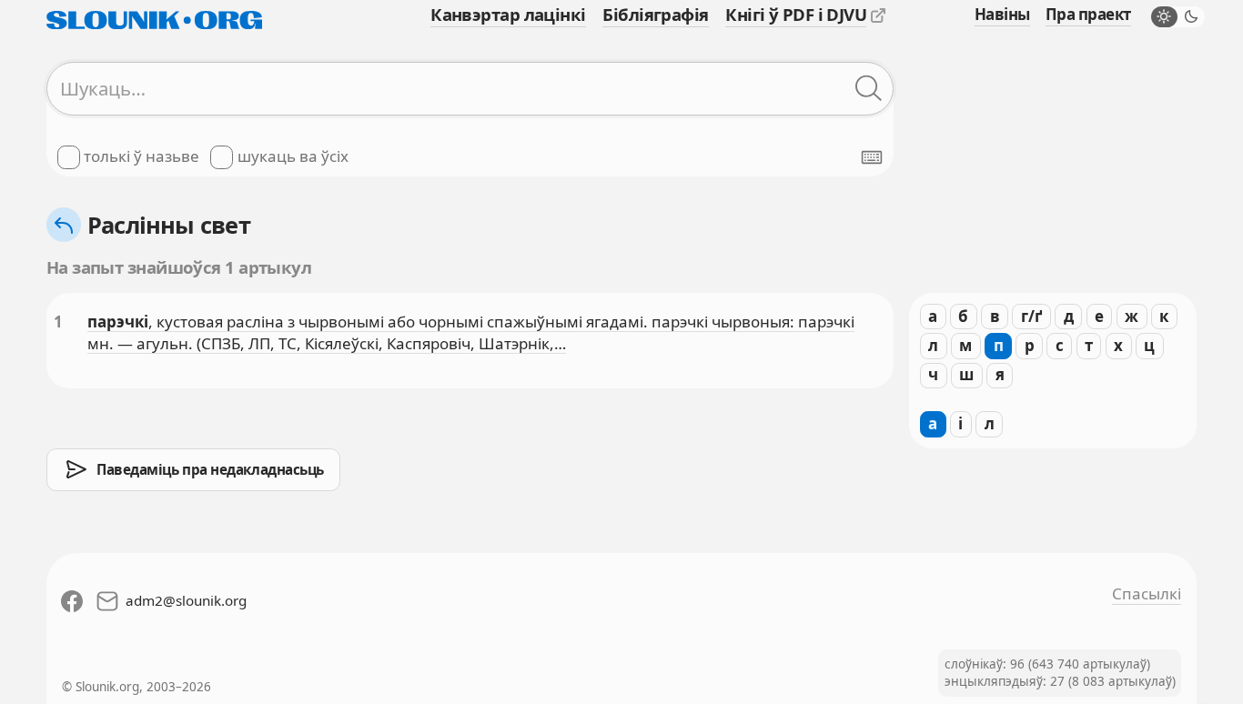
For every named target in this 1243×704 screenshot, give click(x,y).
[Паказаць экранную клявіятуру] (872, 157)
